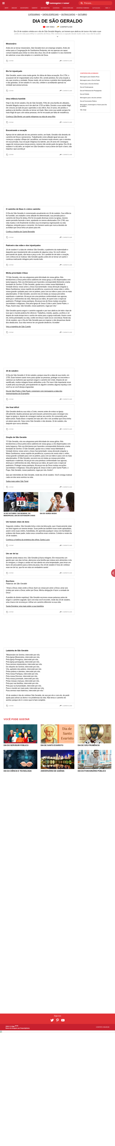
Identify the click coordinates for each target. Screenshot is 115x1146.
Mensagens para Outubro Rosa (89, 77)
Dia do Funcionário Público (88, 101)
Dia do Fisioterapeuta (86, 87)
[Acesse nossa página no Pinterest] (57, 1020)
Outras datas (68, 14)
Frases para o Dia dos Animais (89, 84)
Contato (99, 1027)
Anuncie (106, 1027)
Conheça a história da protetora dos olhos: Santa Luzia (28, 540)
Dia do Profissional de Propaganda (91, 90)
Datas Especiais (51, 14)
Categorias (34, 14)
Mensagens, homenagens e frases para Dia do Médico (93, 105)
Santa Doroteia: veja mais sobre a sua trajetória (25, 606)
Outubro (82, 14)
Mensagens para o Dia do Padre (90, 80)
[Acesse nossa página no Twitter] (52, 1020)
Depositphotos (25, 1028)
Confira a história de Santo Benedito (20, 232)
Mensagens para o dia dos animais (91, 97)
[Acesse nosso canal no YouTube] (63, 1020)
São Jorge (83, 110)
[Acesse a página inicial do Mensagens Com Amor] (57, 3)
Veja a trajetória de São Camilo (18, 327)
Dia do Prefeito (84, 94)
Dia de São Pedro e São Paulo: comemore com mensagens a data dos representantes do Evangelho (34, 392)
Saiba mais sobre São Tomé (17, 481)
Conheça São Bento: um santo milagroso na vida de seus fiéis (30, 117)
